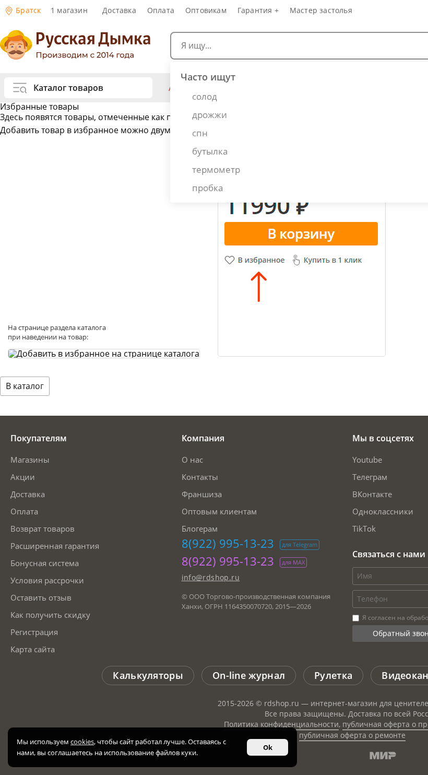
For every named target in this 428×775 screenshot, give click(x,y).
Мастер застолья (321, 10)
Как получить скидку (50, 614)
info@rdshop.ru (211, 577)
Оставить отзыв (41, 597)
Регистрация (34, 632)
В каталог (25, 386)
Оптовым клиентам (219, 511)
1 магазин (69, 10)
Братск (27, 10)
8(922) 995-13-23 (228, 543)
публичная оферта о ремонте (352, 735)
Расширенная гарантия (54, 546)
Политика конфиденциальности (281, 724)
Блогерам (200, 528)
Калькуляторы (148, 675)
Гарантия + (258, 10)
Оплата (160, 10)
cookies (82, 741)
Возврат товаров (42, 528)
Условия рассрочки (47, 580)
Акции (22, 477)
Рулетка (333, 675)
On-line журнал (248, 675)
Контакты (200, 477)
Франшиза (202, 494)
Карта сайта (32, 649)
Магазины (30, 459)
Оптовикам (206, 10)
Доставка (119, 10)
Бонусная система (44, 563)
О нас (192, 459)
